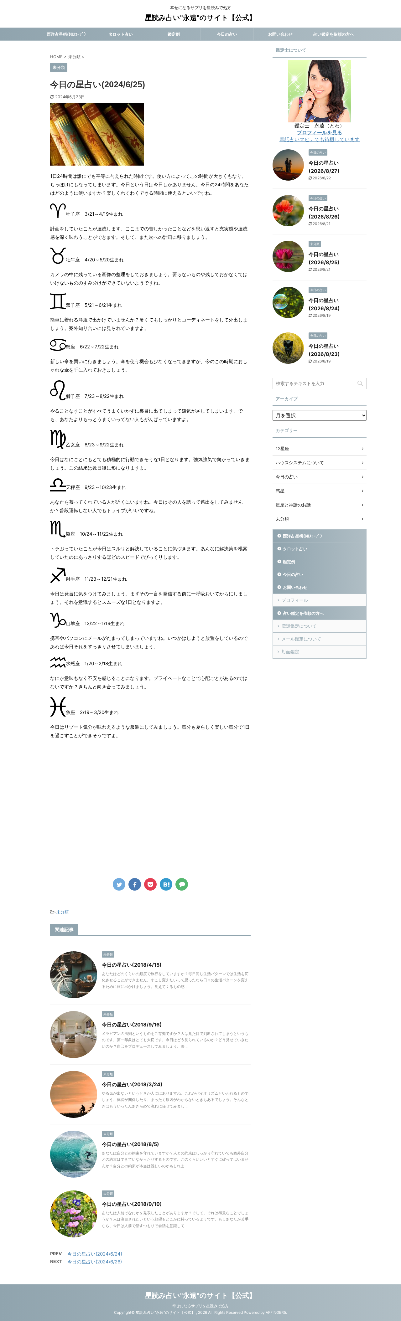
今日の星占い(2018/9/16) (132, 1024)
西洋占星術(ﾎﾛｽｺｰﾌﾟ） (67, 34)
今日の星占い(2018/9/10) (132, 1204)
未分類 (62, 911)
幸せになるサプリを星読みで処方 (200, 1305)
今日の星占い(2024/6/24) (94, 1254)
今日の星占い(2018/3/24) (132, 1084)
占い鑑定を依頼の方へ (333, 34)
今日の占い (227, 34)
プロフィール (295, 600)
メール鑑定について (301, 638)
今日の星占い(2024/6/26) (94, 1262)
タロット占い (120, 34)
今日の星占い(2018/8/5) (130, 1144)
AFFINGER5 (276, 1312)
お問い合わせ (280, 34)
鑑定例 (174, 34)
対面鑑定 (290, 651)
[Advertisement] (102, 813)
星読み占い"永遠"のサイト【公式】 (200, 17)
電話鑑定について (299, 626)
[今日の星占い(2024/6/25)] (166, 884)
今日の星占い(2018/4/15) (132, 965)
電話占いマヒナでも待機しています (319, 139)
